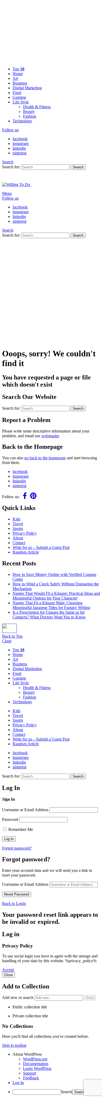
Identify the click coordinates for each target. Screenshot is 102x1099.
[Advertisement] (51, 292)
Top (18, 69)
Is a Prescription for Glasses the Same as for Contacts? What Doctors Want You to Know (49, 614)
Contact (19, 542)
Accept (8, 969)
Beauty (29, 111)
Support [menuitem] (29, 1073)
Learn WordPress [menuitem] (37, 1068)
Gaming (19, 97)
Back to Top (12, 636)
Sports (18, 528)
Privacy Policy (25, 533)
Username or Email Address (25, 810)
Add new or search (18, 997)
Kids (16, 519)
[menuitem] (56, 1054)
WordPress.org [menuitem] (35, 1059)
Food (17, 92)
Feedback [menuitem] (31, 1078)
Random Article (26, 552)
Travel (18, 524)
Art (15, 78)
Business (20, 83)
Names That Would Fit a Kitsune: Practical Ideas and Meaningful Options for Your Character (56, 595)
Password (10, 819)
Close (7, 641)
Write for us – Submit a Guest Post (41, 547)
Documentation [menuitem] (35, 1063)
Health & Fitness (37, 107)
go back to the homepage (45, 458)
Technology (22, 121)
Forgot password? (17, 848)
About (18, 538)
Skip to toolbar (14, 1045)
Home (18, 73)
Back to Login (14, 903)
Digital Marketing (27, 88)
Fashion (29, 116)
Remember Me (20, 829)
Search (78, 167)
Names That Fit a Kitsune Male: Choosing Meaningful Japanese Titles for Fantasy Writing (51, 605)
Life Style (21, 102)
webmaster (50, 436)
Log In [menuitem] (18, 1082)
